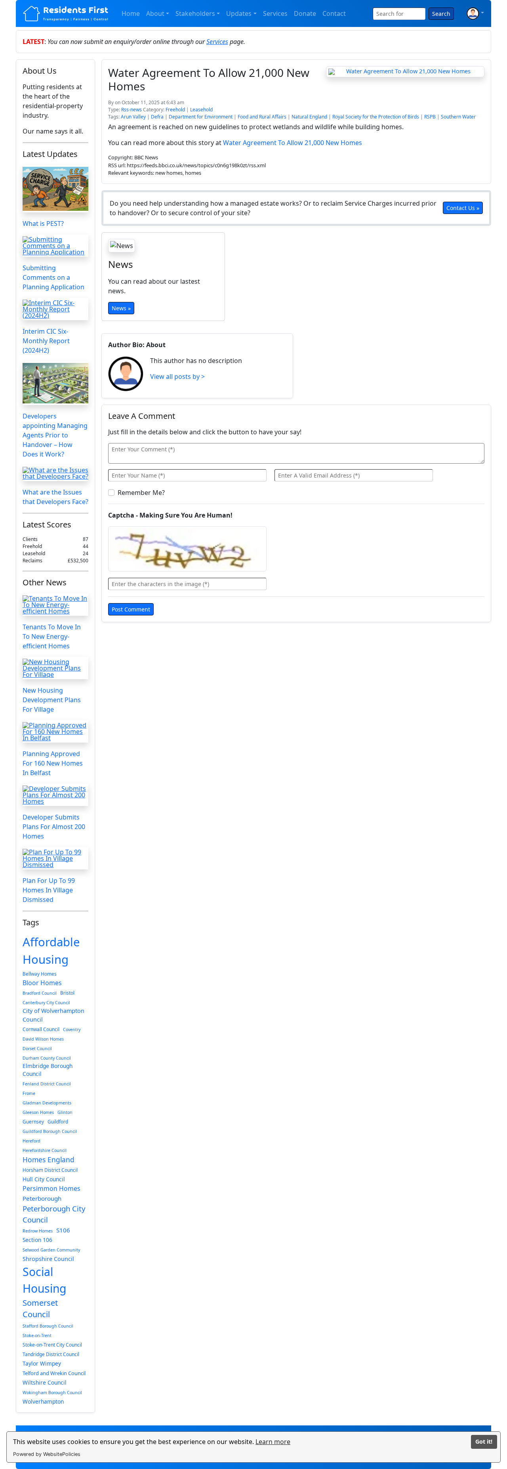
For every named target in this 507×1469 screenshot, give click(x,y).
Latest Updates (50, 154)
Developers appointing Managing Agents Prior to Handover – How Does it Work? (55, 435)
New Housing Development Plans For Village (52, 700)
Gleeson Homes (38, 1112)
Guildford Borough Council (50, 1131)
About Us (40, 70)
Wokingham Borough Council (52, 1392)
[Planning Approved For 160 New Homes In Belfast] (55, 731)
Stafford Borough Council (48, 1326)
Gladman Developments (47, 1103)
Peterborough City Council (54, 1213)
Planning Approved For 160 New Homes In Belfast (53, 763)
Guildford (58, 1121)
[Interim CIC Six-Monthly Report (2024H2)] (55, 309)
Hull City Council (44, 1179)
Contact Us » (462, 208)
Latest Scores (47, 524)
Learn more (272, 1441)
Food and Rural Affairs (262, 116)
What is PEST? (43, 223)
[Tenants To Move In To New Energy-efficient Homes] (55, 605)
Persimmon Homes (51, 1188)
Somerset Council (40, 1308)
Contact (334, 13)
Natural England (309, 116)
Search (441, 13)
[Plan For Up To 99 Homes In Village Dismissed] (55, 858)
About (155, 13)
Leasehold (201, 109)
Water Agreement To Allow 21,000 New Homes (292, 142)
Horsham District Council (50, 1170)
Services (275, 13)
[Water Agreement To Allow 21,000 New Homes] (405, 71)
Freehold (175, 109)
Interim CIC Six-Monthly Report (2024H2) (46, 341)
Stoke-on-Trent (37, 1335)
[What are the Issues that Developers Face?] (55, 473)
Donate (305, 13)
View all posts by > (177, 376)
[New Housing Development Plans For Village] (55, 668)
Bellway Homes (40, 973)
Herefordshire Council (45, 1150)
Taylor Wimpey (42, 1363)
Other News (45, 582)
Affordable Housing (51, 950)
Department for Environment (201, 116)
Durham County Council (47, 1058)
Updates (239, 13)
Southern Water (458, 116)
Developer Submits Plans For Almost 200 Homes (54, 827)
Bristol (67, 993)
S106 (63, 1230)
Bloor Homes (42, 982)
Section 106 (37, 1240)
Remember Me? (141, 492)
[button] (475, 13)
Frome (29, 1093)
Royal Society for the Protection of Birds (375, 116)
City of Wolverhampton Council (53, 1015)
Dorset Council (37, 1048)
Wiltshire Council (45, 1382)
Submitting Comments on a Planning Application (53, 277)
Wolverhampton (43, 1401)
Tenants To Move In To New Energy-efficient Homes (52, 636)
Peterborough (42, 1198)
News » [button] (121, 307)
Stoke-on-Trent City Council (52, 1344)
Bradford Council (40, 993)
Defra (157, 116)
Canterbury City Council (46, 1002)
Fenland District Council (47, 1084)
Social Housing (44, 1280)
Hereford (31, 1141)
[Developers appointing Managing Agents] (55, 383)
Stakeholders (195, 13)
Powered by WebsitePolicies (46, 1454)
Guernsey (33, 1121)
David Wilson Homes (43, 1039)
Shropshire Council (48, 1259)
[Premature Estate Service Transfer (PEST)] (55, 188)
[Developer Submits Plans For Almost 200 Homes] (55, 795)
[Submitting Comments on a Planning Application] (55, 246)
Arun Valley (133, 116)
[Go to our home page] (66, 13)
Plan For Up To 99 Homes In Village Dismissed (49, 890)
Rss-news (131, 109)
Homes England (48, 1159)
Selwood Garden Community (51, 1250)
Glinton (64, 1112)
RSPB (430, 116)
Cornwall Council (41, 1029)
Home (131, 13)
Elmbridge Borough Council (47, 1069)
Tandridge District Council (51, 1354)
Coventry (71, 1029)
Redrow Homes (38, 1231)
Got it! (483, 1441)
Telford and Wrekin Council (54, 1373)
